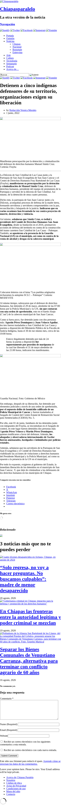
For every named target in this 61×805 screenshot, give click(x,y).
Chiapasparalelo (17, 9)
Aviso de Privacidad (16, 785)
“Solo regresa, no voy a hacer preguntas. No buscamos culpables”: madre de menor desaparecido (24, 579)
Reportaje (17, 49)
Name (8, 724)
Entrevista (17, 52)
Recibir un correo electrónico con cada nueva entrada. (30, 750)
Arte (8, 55)
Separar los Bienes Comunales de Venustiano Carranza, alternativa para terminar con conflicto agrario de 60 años (29, 660)
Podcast (10, 66)
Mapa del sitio (13, 791)
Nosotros (10, 780)
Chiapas (16, 44)
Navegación (7, 24)
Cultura (10, 58)
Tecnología (11, 60)
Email (8, 730)
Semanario (11, 63)
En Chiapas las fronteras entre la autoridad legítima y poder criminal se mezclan (30, 617)
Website (4, 735)
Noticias (10, 41)
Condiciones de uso (16, 788)
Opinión (10, 38)
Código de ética (14, 783)
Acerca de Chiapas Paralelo (19, 777)
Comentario (6, 698)
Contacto (10, 794)
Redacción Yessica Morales (22, 110)
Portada (10, 35)
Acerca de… (12, 69)
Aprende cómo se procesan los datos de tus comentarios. (30, 762)
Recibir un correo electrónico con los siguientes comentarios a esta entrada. (25, 743)
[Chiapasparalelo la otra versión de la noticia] (30, 1)
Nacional (17, 46)
